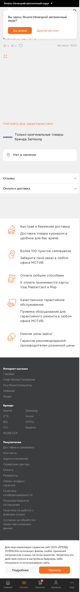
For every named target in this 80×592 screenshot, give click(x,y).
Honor (29, 416)
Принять (55, 570)
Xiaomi (7, 411)
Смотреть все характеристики (28, 123)
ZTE (6, 416)
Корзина (40, 584)
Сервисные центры (16, 464)
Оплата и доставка (16, 188)
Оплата (8, 470)
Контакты (10, 453)
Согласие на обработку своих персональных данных (19, 524)
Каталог (24, 587)
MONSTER (10, 433)
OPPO (29, 422)
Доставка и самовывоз (18, 447)
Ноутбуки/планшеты (17, 385)
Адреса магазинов (15, 459)
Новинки (9, 391)
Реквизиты (10, 476)
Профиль (56, 587)
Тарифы (8, 374)
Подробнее (20, 570)
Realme (30, 428)
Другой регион (47, 30)
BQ (5, 422)
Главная (8, 587)
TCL (6, 428)
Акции (7, 397)
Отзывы (9, 178)
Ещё (72, 587)
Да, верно (20, 30)
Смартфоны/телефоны (19, 380)
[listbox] (28, 3)
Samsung (31, 411)
